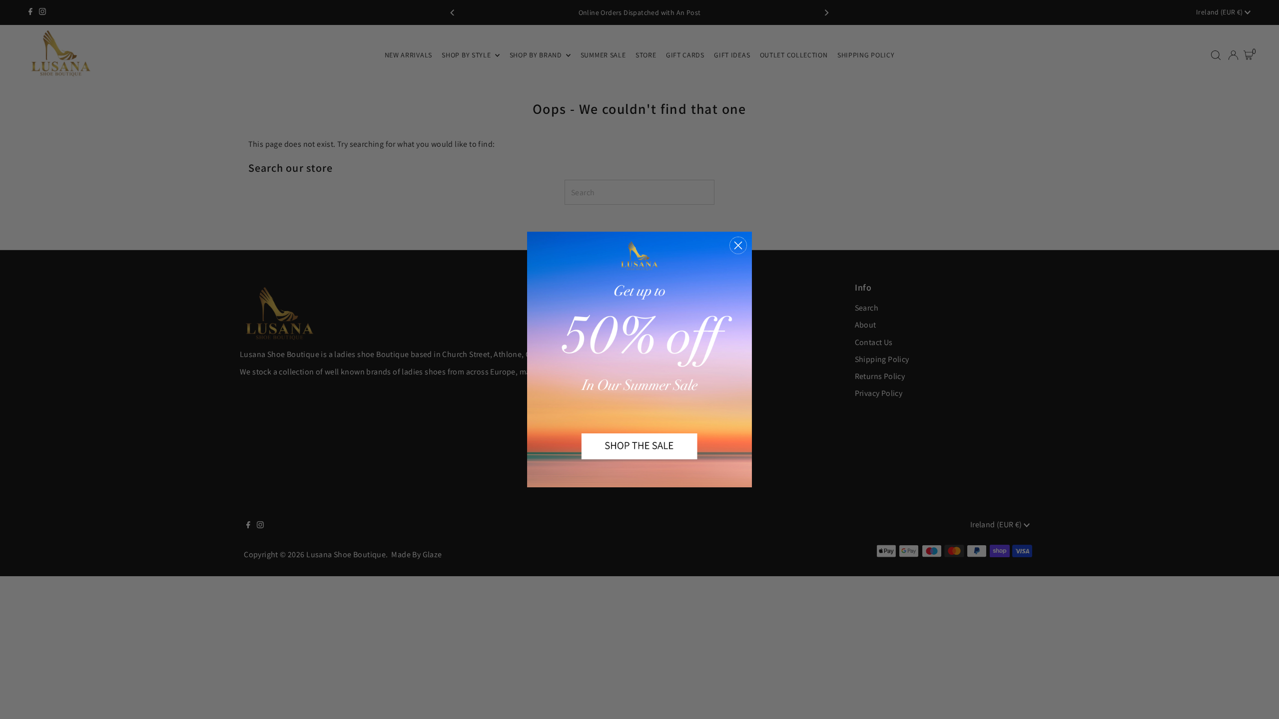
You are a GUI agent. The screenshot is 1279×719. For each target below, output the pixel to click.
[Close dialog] (738, 245)
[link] (639, 359)
